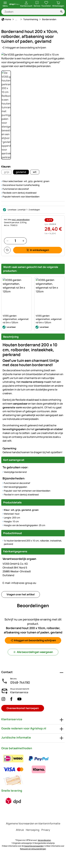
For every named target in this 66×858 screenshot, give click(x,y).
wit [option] (35, 172)
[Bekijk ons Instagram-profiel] (3, 699)
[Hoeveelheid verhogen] (23, 241)
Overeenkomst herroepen (23, 708)
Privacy (45, 830)
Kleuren (6, 166)
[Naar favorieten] (7, 250)
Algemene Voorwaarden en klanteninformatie (33, 823)
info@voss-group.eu (19, 583)
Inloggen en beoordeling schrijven (25, 47)
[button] (33, 60)
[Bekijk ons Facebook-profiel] (11, 699)
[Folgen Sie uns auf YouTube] (19, 699)
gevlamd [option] (21, 172)
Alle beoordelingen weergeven (35, 652)
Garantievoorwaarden (34, 846)
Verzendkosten (44, 840)
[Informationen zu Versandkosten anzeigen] (13, 801)
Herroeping (32, 830)
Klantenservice (19, 692)
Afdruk (20, 830)
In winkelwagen (39, 250)
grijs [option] (6, 172)
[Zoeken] (61, 11)
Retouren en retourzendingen (33, 848)
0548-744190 (20, 682)
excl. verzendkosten (21, 219)
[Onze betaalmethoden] (33, 769)
